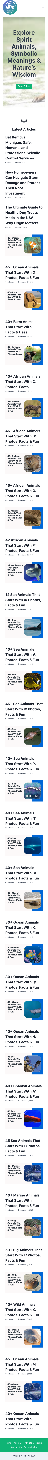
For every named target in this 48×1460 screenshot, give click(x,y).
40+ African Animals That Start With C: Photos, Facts (22, 381)
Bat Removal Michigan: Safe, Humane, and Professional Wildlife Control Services (22, 147)
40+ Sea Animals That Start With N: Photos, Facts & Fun (22, 818)
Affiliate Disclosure (33, 1443)
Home (8, 1443)
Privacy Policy (30, 1447)
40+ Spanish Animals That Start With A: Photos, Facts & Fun (23, 1091)
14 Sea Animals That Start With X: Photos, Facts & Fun (23, 600)
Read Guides (24, 86)
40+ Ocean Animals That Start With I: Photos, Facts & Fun (22, 1419)
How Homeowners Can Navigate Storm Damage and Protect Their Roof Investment (22, 182)
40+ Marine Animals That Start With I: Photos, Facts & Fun (22, 1200)
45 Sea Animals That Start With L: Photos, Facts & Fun (23, 1146)
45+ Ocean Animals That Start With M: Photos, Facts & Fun (22, 1364)
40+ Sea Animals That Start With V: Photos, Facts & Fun (22, 654)
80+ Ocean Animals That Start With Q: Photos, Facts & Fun (22, 982)
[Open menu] (43, 7)
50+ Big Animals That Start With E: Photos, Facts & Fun (23, 1255)
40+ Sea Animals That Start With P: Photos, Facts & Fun (22, 763)
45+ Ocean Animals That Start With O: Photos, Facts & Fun (22, 272)
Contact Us (16, 1447)
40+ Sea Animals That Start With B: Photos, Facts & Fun (22, 873)
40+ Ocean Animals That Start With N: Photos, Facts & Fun (22, 1036)
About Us (18, 1443)
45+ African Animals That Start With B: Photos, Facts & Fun (22, 436)
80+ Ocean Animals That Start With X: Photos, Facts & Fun (22, 927)
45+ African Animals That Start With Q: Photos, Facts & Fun (22, 490)
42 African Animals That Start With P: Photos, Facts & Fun (22, 545)
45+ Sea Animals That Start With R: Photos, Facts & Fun (24, 709)
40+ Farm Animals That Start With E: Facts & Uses (20, 327)
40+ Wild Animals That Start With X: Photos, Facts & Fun (22, 1309)
